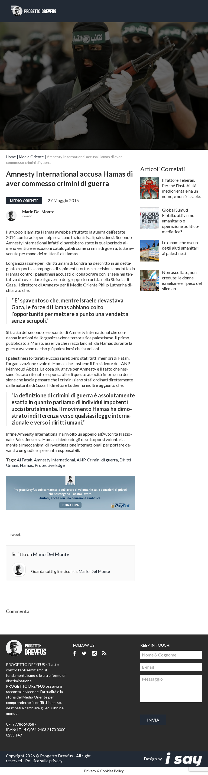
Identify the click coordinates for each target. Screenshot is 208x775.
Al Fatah (24, 459)
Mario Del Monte (38, 211)
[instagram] (94, 653)
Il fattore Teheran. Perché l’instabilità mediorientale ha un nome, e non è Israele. (181, 188)
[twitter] (84, 653)
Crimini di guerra (102, 459)
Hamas (26, 465)
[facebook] (74, 653)
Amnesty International (54, 459)
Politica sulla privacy (44, 760)
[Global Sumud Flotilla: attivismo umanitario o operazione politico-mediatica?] (149, 218)
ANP (81, 459)
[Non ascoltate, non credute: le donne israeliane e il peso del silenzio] (149, 280)
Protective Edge (50, 465)
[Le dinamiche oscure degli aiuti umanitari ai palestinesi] (149, 250)
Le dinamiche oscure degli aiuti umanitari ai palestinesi (180, 248)
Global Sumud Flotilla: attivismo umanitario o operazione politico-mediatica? (181, 220)
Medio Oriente (31, 156)
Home (11, 156)
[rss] (104, 653)
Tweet (15, 534)
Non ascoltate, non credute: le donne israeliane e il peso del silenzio (182, 280)
